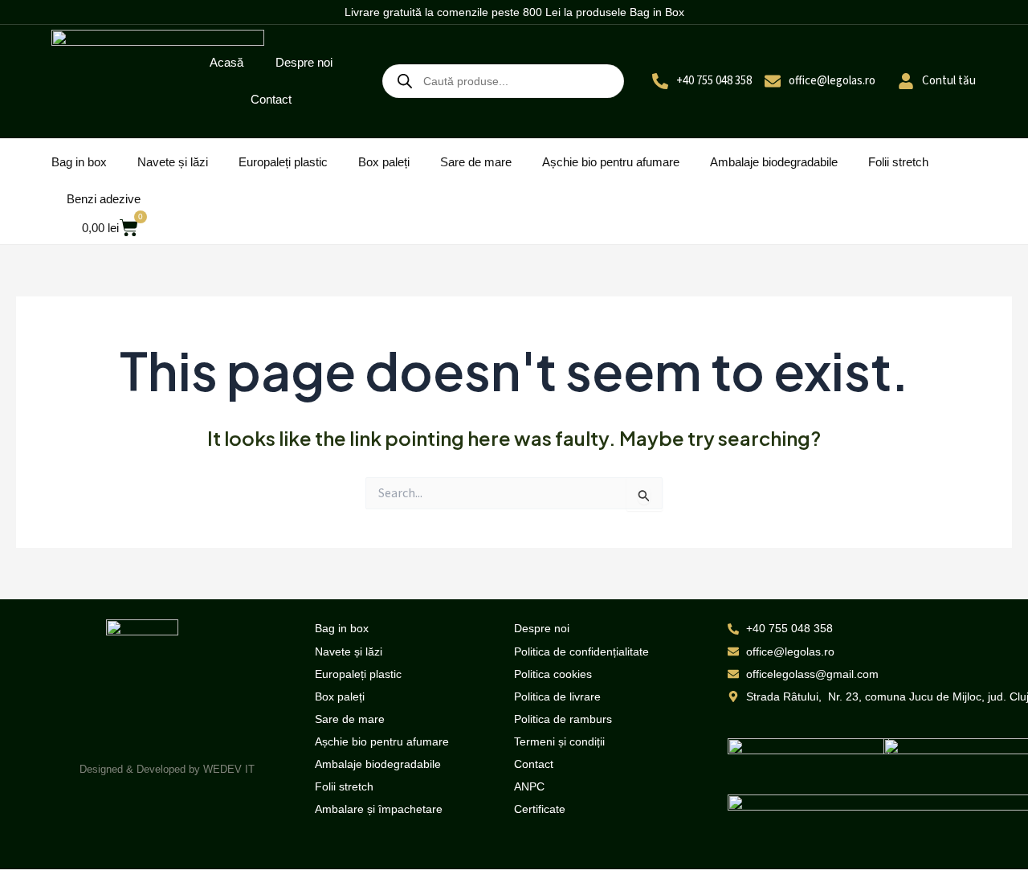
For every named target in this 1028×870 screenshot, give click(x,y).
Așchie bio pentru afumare (610, 162)
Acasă (226, 62)
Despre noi (303, 62)
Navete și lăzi (172, 162)
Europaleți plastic (283, 162)
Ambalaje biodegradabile (774, 162)
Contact (271, 99)
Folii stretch (898, 162)
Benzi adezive (104, 199)
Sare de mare (476, 162)
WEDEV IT (229, 769)
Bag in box (79, 162)
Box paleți (384, 162)
